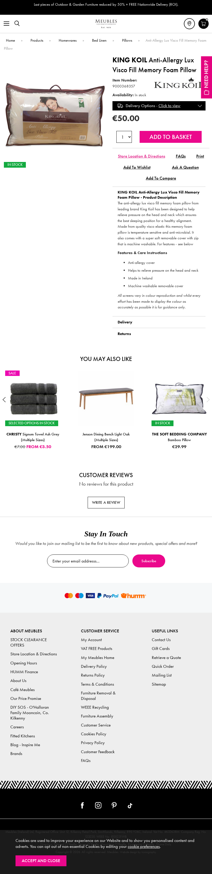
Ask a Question (185, 167)
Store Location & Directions (141, 156)
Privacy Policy (93, 742)
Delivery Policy (94, 666)
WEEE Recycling (95, 707)
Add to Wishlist (136, 167)
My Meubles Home (97, 657)
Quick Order (163, 666)
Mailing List (162, 675)
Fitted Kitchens (22, 736)
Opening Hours (23, 663)
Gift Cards (161, 648)
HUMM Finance (24, 672)
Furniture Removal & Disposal (98, 695)
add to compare (161, 178)
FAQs (181, 156)
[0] (203, 28)
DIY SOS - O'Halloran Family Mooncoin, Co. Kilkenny (29, 713)
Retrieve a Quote (166, 657)
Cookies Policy (93, 734)
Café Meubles (22, 689)
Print (200, 156)
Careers (17, 727)
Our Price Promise (25, 698)
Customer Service (96, 725)
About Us (18, 680)
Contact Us (161, 639)
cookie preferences (144, 846)
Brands (16, 753)
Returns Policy (93, 675)
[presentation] (4, 399)
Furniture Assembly (97, 716)
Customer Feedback (98, 751)
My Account (91, 639)
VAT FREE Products (96, 648)
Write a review (106, 502)
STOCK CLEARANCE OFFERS (28, 642)
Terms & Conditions (97, 684)
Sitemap (159, 684)
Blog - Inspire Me (25, 744)
